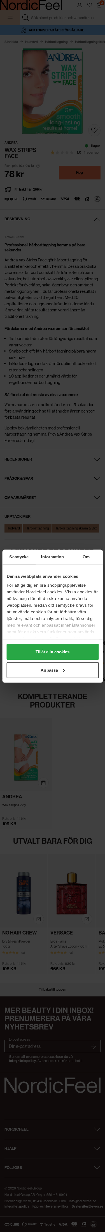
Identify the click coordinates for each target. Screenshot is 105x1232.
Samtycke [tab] (19, 556)
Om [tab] (86, 556)
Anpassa (49, 670)
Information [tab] (52, 556)
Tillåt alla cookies (53, 651)
